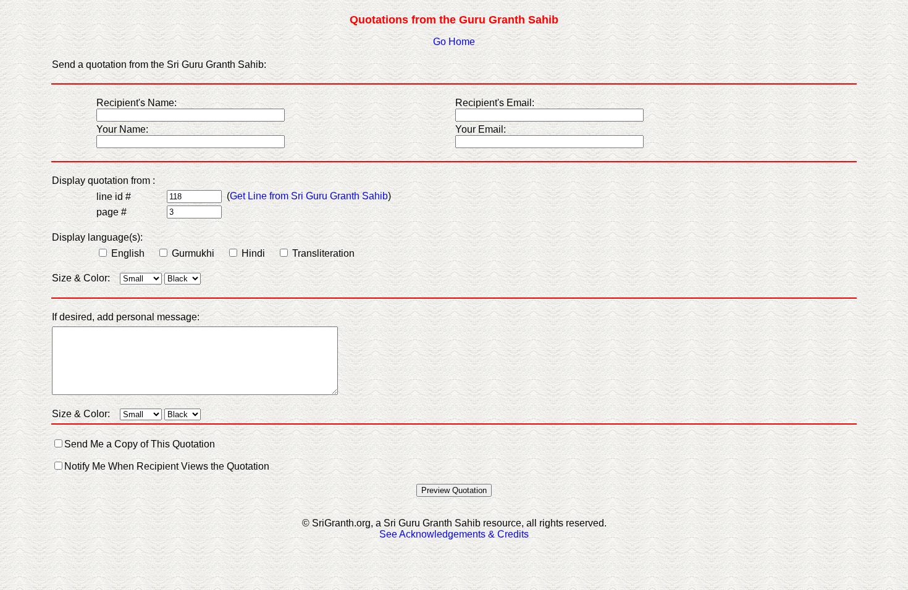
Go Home (454, 41)
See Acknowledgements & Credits (454, 534)
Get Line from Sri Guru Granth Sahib (309, 196)
